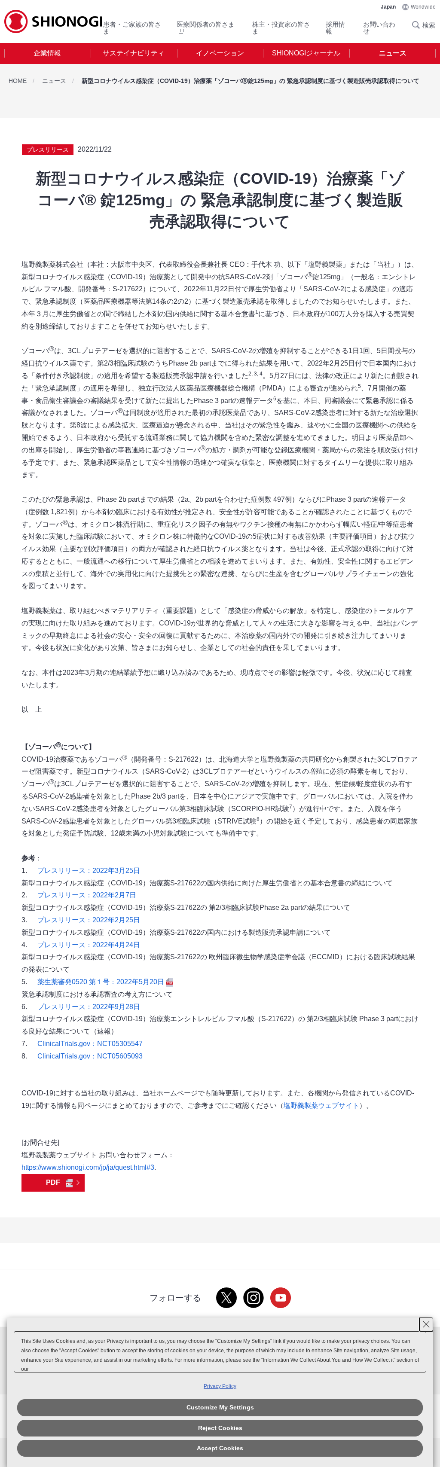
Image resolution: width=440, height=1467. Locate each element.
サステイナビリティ (134, 53)
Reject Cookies (220, 1427)
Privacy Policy (220, 1386)
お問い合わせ (379, 28)
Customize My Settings (220, 1407)
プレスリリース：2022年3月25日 (88, 870)
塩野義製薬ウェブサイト (321, 1105)
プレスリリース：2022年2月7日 (86, 895)
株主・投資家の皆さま (281, 28)
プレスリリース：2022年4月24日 (88, 945)
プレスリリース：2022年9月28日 (88, 1006)
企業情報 (47, 53)
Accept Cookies (220, 1448)
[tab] (47, 53)
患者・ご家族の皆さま (132, 28)
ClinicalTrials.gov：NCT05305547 (90, 1043)
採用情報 (335, 28)
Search (418, 25)
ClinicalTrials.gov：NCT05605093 (90, 1056)
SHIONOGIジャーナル (306, 53)
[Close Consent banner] (426, 1324)
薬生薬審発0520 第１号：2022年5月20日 (100, 981)
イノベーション (220, 53)
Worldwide (423, 7)
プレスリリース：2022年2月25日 (88, 920)
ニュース (392, 53)
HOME (18, 80)
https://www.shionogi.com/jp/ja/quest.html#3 (87, 1167)
